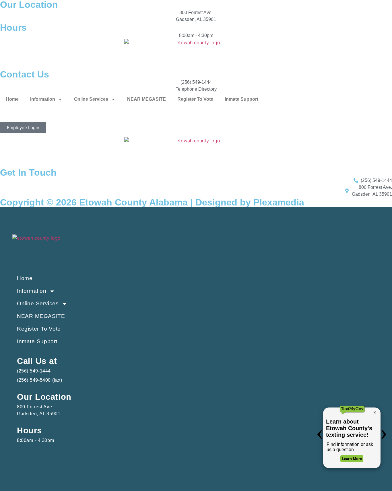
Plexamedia (278, 202)
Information (42, 99)
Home (12, 99)
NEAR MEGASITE (146, 99)
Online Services (91, 99)
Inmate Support (241, 99)
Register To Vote (195, 99)
